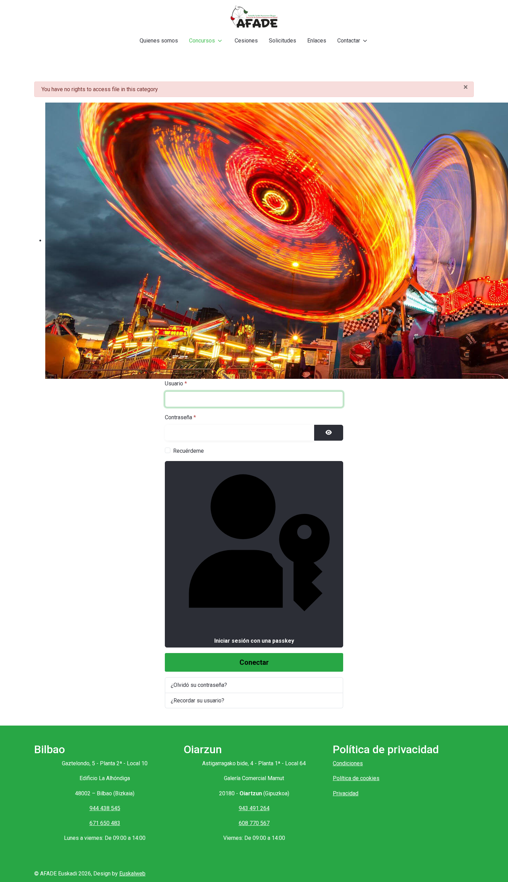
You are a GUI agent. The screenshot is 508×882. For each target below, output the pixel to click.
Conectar (254, 662)
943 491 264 (254, 808)
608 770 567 (254, 823)
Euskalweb (132, 873)
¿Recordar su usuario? (197, 700)
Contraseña (180, 417)
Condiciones (348, 763)
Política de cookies (356, 778)
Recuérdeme (188, 451)
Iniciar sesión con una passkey (254, 640)
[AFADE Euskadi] (254, 16)
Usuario (176, 383)
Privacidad (345, 793)
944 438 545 (105, 808)
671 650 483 (105, 823)
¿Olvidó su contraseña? (199, 685)
